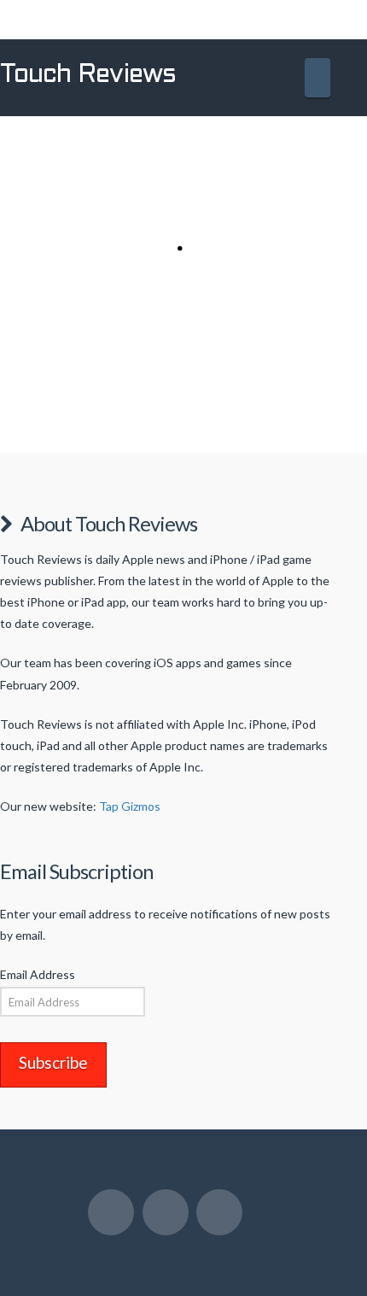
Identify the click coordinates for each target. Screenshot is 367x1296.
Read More (166, 415)
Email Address (37, 974)
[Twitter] (166, 1212)
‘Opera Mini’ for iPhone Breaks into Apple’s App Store (162, 161)
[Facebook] (111, 1212)
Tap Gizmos (129, 806)
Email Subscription (76, 871)
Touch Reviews (88, 75)
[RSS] (219, 1212)
